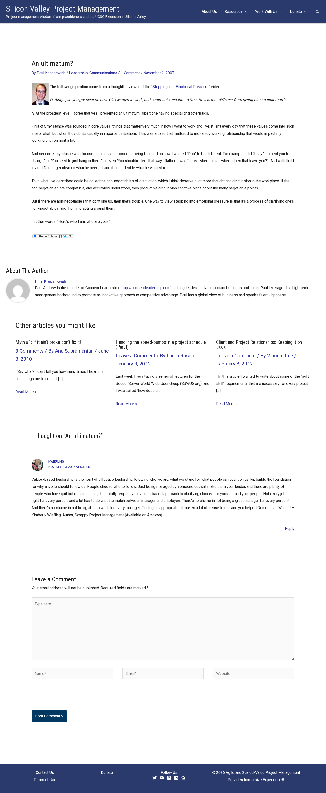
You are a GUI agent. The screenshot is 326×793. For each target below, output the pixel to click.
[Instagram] (169, 778)
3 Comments (30, 351)
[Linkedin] (176, 778)
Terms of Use (45, 779)
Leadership (78, 73)
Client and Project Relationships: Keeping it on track (259, 344)
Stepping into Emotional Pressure (180, 86)
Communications (103, 73)
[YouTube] (162, 778)
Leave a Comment (135, 356)
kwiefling (56, 461)
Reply (289, 528)
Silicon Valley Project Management (62, 9)
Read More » (26, 392)
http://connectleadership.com (146, 288)
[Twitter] (154, 778)
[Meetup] (183, 778)
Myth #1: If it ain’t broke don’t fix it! (48, 342)
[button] (245, 11)
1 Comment (130, 73)
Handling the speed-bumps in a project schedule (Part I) (161, 344)
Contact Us (45, 772)
